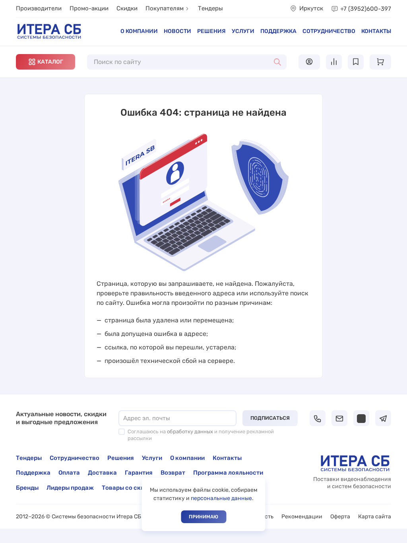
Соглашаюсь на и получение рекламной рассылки (201, 435)
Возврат (173, 472)
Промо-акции (89, 8)
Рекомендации (301, 516)
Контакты (376, 31)
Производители (39, 8)
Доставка (102, 472)
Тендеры (210, 8)
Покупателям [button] (164, 8)
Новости (177, 31)
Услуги (243, 31)
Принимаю (203, 517)
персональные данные (221, 498)
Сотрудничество (328, 31)
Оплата (69, 472)
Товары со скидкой (130, 487)
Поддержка (278, 31)
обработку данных (190, 431)
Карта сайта (374, 516)
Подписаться (270, 418)
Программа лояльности (228, 472)
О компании (139, 31)
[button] (45, 62)
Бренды (27, 487)
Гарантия (139, 472)
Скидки (127, 8)
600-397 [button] (365, 8)
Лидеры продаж (70, 487)
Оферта (340, 516)
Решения (211, 31)
